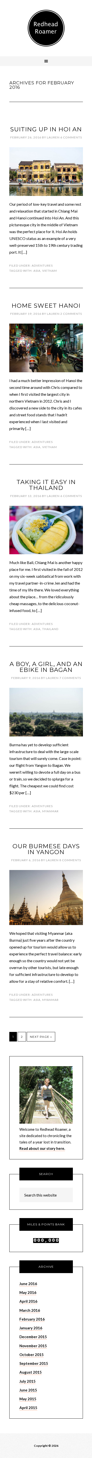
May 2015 (27, 1399)
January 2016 (30, 1328)
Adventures (42, 265)
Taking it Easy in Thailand (46, 484)
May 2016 (27, 1292)
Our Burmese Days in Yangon (46, 849)
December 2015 (33, 1336)
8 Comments (70, 860)
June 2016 (28, 1283)
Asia (36, 270)
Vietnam (49, 270)
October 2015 (31, 1354)
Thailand (50, 629)
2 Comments (71, 314)
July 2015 (27, 1381)
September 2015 (33, 1363)
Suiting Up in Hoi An (46, 129)
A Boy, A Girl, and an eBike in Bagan (46, 666)
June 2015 (28, 1390)
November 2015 (33, 1346)
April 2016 (28, 1301)
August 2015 (30, 1372)
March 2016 (29, 1310)
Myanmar (50, 811)
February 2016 (32, 1319)
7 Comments (70, 678)
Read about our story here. (42, 1148)
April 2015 (28, 1407)
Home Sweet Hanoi (46, 305)
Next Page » (41, 1037)
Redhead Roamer (46, 28)
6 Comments (71, 137)
